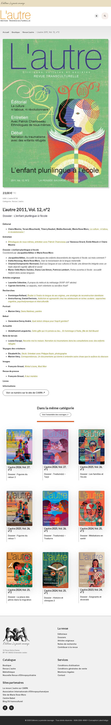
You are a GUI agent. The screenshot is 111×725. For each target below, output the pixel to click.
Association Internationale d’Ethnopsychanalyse (26, 691)
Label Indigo (103, 720)
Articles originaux (66, 640)
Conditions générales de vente (72, 668)
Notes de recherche (67, 644)
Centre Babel (9, 698)
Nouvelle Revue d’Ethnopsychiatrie (19, 675)
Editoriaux (62, 634)
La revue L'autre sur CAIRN (15, 688)
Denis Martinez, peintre (31, 311)
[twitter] (11, 707)
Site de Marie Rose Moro (14, 695)
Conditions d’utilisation (69, 665)
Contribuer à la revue (68, 647)
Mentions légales (66, 672)
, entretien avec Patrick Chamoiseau (37, 242)
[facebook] (5, 707)
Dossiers (62, 637)
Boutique (16, 32)
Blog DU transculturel (13, 701)
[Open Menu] (96, 16)
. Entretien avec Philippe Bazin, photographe (44, 353)
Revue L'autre (28, 32)
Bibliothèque (9, 672)
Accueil (6, 32)
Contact (61, 675)
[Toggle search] (105, 16)
